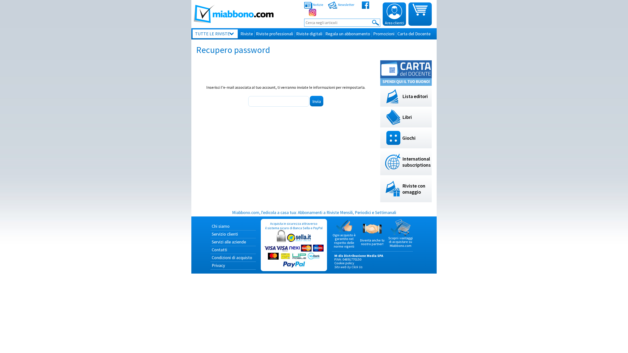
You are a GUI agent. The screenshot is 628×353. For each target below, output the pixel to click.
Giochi (409, 138)
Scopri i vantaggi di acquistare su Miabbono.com (400, 242)
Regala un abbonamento (347, 34)
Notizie (317, 4)
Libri (407, 117)
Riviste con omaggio (413, 189)
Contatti (219, 249)
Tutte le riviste (212, 34)
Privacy (218, 265)
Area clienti (394, 22)
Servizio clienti (225, 234)
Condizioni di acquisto (232, 257)
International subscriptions (416, 162)
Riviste (246, 34)
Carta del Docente (414, 34)
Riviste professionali (274, 34)
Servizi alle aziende (229, 242)
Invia (316, 101)
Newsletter (345, 4)
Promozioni (383, 34)
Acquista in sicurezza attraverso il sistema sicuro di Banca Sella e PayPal (294, 225)
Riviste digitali (309, 34)
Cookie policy (344, 263)
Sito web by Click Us (348, 267)
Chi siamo (221, 226)
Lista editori (415, 96)
